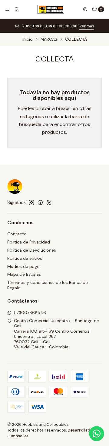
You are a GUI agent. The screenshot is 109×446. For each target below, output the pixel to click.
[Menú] (7, 9)
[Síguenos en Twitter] (49, 202)
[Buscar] (16, 9)
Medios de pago (23, 266)
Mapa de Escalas (24, 274)
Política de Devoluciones (31, 250)
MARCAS (49, 39)
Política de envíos (24, 258)
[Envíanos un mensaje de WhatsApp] (96, 433)
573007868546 (30, 312)
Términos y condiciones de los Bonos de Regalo (47, 285)
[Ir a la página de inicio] (51, 9)
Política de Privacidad (28, 242)
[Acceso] (85, 9)
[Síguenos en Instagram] (31, 202)
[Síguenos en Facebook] (40, 202)
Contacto (17, 234)
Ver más (28, 26)
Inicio (27, 39)
